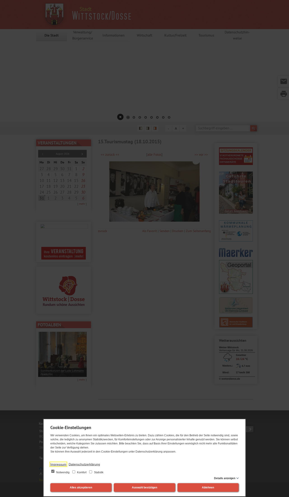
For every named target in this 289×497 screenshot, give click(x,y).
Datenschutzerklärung (84, 464)
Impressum (58, 464)
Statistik (98, 472)
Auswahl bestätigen (144, 487)
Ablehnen (208, 487)
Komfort (81, 472)
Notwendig (63, 472)
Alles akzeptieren (81, 487)
